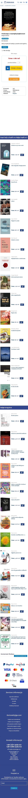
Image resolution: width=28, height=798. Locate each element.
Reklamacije (14, 699)
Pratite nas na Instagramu (14, 721)
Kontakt (14, 701)
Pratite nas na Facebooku (14, 719)
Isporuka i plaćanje (14, 696)
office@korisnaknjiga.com (14, 749)
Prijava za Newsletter (14, 730)
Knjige (1, 5)
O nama (14, 703)
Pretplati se (14, 788)
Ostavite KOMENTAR (20, 656)
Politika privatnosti (14, 705)
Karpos (15, 93)
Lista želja (15, 79)
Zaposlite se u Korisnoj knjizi (14, 728)
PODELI (5, 47)
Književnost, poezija (10, 5)
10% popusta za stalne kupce (14, 724)
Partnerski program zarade (14, 726)
